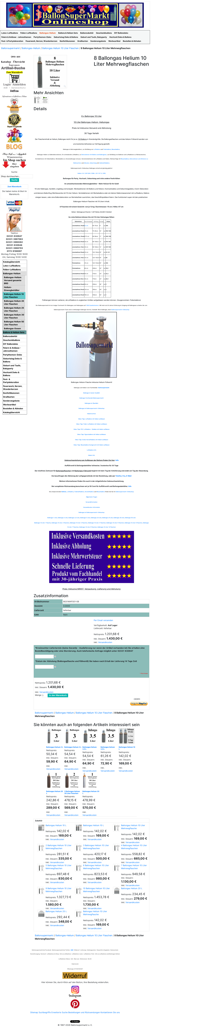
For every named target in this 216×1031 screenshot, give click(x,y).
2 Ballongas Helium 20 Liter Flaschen (72, 792)
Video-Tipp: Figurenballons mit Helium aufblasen (91, 434)
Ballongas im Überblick (91, 403)
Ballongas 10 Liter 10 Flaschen (107, 527)
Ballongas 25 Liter (107, 517)
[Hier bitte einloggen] (14, 84)
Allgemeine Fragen (91, 497)
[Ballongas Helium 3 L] (54, 736)
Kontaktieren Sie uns (110, 1012)
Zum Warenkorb (14, 186)
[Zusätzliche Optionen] (14, 209)
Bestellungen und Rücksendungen (84, 1012)
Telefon (119, 476)
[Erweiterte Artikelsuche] (13, 68)
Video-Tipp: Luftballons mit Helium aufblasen (91, 419)
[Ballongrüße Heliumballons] (14, 105)
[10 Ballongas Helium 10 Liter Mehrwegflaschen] (78, 891)
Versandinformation (91, 502)
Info (117, 460)
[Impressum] (13, 65)
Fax (123, 476)
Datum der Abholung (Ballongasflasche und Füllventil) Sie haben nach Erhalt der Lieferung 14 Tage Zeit (86, 661)
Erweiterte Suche (59, 1012)
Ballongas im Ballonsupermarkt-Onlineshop (91, 408)
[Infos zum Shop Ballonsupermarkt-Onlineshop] (14, 56)
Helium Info (91, 455)
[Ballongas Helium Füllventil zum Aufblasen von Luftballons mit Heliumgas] (45, 99)
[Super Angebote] (14, 120)
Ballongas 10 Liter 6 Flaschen (133, 523)
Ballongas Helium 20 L (54, 792)
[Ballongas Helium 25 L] (41, 914)
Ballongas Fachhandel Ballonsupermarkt (92, 398)
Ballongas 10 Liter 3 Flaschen (78, 523)
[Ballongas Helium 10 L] (127, 736)
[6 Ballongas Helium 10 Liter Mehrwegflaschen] (78, 868)
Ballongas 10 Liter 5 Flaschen (115, 523)
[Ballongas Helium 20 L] (54, 780)
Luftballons (97, 149)
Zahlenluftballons (104, 163)
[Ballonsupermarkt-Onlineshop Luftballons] (75, 15)
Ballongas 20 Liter (96, 517)
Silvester (86, 163)
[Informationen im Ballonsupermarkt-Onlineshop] (14, 91)
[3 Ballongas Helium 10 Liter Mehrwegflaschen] (78, 848)
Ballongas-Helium (31, 48)
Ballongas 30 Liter (119, 517)
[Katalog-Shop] (13, 61)
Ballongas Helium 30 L (90, 792)
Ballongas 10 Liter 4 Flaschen (97, 523)
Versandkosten (105, 642)
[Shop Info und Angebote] (14, 154)
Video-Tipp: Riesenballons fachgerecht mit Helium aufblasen (92, 445)
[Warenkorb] (14, 78)
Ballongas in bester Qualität (91, 393)
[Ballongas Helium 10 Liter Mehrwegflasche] (116, 828)
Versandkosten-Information (91, 507)
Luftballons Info (91, 450)
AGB (72, 950)
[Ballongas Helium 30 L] (90, 780)
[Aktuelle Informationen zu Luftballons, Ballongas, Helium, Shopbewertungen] (14, 157)
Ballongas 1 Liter (52, 517)
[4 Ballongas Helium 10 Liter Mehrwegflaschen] (116, 848)
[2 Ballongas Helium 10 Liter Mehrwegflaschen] (41, 848)
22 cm (86, 225)
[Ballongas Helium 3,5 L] (90, 736)
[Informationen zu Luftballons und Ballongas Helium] (14, 96)
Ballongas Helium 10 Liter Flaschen (60, 48)
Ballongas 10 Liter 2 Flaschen (60, 523)
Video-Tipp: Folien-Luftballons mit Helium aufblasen (91, 424)
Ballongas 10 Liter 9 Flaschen (88, 527)
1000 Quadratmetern (92, 305)
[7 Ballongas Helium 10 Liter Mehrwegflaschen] (116, 868)
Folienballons (107, 149)
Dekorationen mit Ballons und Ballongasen (94, 154)
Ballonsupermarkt (10, 48)
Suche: (14, 172)
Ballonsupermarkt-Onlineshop (120, 309)
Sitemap (34, 1012)
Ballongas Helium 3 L (54, 747)
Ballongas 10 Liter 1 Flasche (42, 523)
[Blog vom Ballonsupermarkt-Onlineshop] (14, 146)
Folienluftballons (79, 491)
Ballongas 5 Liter (85, 517)
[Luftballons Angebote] (14, 135)
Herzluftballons (89, 491)
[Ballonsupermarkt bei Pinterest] (75, 1003)
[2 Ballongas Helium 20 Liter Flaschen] (72, 780)
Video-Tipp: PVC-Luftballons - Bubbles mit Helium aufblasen (92, 429)
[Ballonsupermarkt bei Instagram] (75, 992)
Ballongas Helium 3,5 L (89, 748)
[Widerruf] (75, 975)
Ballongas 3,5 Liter (74, 517)
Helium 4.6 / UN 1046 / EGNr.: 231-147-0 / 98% (92, 173)
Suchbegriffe (45, 1012)
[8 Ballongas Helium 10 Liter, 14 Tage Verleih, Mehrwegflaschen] (37, 99)
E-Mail (129, 476)
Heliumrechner (91, 413)
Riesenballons (116, 149)
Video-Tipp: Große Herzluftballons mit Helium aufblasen (91, 439)
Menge (38, 695)
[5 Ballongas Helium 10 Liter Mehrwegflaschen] (41, 868)
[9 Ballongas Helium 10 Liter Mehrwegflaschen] (41, 891)
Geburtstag (93, 163)
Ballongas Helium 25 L (56, 911)
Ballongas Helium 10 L (127, 748)
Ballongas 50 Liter (130, 517)
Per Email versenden (103, 620)
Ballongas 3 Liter (63, 517)
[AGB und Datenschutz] (14, 87)
